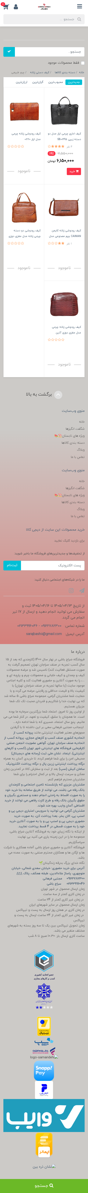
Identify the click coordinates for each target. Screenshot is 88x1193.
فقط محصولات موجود (63, 63)
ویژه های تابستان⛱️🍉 (69, 436)
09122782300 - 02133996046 (39, 625)
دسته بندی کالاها (73, 443)
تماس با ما (78, 457)
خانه (82, 422)
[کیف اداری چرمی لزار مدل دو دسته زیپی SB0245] (64, 110)
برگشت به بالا (39, 394)
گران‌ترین (37, 82)
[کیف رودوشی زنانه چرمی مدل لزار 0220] (24, 110)
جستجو (42, 1186)
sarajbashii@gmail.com (44, 634)
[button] (8, 7)
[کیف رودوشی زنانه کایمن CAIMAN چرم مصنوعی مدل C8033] (64, 207)
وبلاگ (81, 450)
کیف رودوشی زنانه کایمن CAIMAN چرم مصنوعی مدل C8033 (65, 236)
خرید (72, 171)
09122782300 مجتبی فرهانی (64, 879)
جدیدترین (74, 82)
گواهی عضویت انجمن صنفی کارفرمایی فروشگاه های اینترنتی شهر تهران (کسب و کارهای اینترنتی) (45, 748)
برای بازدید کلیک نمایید (69, 541)
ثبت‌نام (12, 565)
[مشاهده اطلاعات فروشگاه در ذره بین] (44, 1167)
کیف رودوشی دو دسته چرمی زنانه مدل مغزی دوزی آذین (25, 236)
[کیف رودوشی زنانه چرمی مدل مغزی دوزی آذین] (64, 304)
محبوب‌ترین (55, 82)
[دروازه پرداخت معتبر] (44, 1026)
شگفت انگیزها (75, 429)
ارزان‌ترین (21, 82)
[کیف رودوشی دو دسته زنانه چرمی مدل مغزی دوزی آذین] (24, 207)
